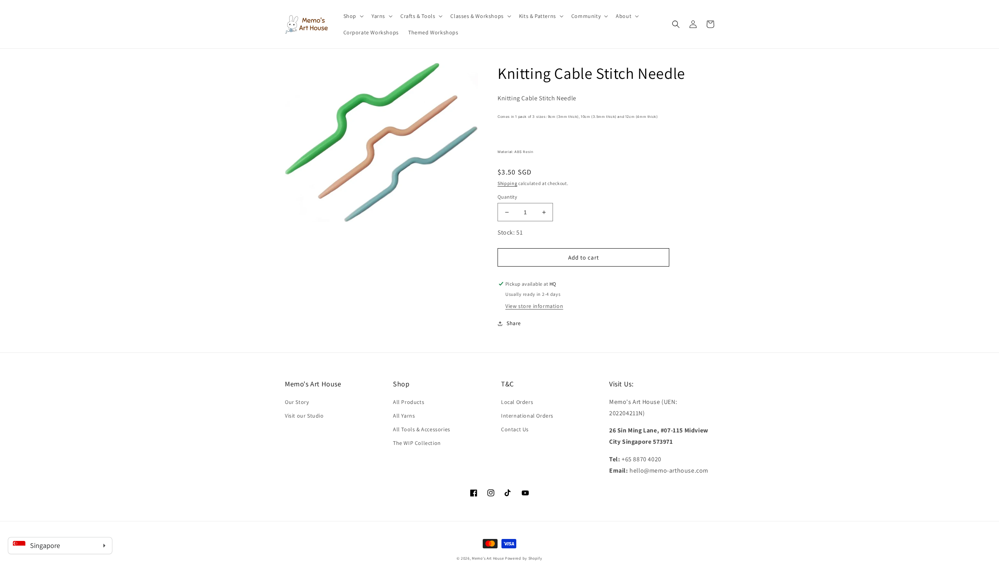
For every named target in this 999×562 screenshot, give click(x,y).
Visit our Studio (304, 415)
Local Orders (517, 401)
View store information (534, 305)
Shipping (507, 183)
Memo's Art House (488, 558)
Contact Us (515, 429)
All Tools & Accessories (421, 429)
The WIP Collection (417, 442)
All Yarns (404, 415)
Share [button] (514, 323)
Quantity (507, 197)
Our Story (297, 401)
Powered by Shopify (523, 558)
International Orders (527, 415)
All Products (408, 401)
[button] (353, 16)
